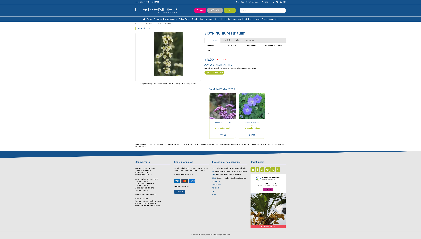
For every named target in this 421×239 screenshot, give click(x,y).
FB (257, 169)
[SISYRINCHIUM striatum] (168, 56)
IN (262, 169)
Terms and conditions (181, 187)
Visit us (239, 40)
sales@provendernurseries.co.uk (146, 194)
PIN (267, 169)
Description (227, 40)
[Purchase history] (277, 2)
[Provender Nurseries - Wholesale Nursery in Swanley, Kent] (156, 10)
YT (272, 169)
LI (253, 169)
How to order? (252, 40)
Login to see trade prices (214, 73)
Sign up (200, 10)
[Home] (144, 19)
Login (229, 10)
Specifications (212, 40)
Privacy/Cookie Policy (223, 235)
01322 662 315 (215, 10)
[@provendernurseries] (258, 178)
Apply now (179, 192)
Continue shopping (143, 28)
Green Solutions (211, 235)
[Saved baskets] (273, 2)
